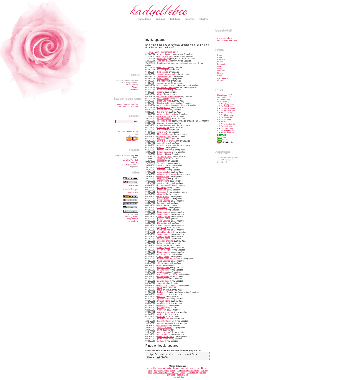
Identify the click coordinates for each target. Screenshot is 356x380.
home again (162, 90)
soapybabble (182, 375)
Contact (134, 89)
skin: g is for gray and (167, 141)
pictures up (162, 123)
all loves (220, 80)
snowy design (163, 58)
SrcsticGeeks (229, 110)
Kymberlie (221, 64)
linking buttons (163, 301)
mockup (160, 307)
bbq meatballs (163, 267)
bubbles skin (163, 243)
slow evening (163, 78)
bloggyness (159, 368)
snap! (159, 287)
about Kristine (132, 85)
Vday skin (161, 310)
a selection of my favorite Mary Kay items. (227, 39)
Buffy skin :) (162, 292)
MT (225, 122)
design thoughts (164, 250)
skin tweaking (163, 98)
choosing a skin (164, 121)
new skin (161, 138)
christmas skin (163, 116)
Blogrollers (228, 115)
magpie (129, 164)
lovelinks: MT (163, 176)
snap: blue (162, 245)
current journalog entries (127, 104)
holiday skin (162, 154)
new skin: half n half (166, 114)
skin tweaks (162, 263)
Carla (219, 57)
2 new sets (162, 207)
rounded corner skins (167, 125)
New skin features (165, 134)
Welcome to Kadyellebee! (168, 259)
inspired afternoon (165, 312)
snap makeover (164, 118)
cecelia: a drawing (165, 323)
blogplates (161, 190)
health (184, 370)
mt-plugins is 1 (163, 107)
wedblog (224, 97)
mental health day (170, 372)
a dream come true (165, 85)
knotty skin (162, 305)
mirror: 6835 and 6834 (167, 274)
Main (157, 52)
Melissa (220, 68)
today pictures (163, 254)
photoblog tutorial (164, 232)
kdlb (230, 142)
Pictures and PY (164, 185)
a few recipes (163, 127)
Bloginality (221, 99)
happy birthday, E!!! (165, 321)
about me (161, 194)
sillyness (171, 375)
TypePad (134, 162)
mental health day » (169, 52)
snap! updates (163, 165)
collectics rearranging (167, 174)
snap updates (163, 270)
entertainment (187, 368)
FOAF (225, 142)
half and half (162, 112)
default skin (162, 110)
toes (159, 265)
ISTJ (229, 99)
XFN (219, 139)
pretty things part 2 (165, 336)
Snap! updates (163, 201)
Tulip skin (161, 132)
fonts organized (131, 216)
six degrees (229, 133)
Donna (220, 62)
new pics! (161, 130)
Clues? (160, 94)
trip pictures (162, 81)
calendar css (163, 199)
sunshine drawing (165, 241)
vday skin (161, 143)
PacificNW (228, 117)
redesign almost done (167, 145)
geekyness (170, 370)
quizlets (203, 372)
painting (160, 219)
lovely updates (154, 372)
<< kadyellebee (177, 377)
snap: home (162, 239)
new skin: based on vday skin (170, 105)
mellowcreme (163, 181)
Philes (232, 131)
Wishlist (135, 87)
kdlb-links (161, 72)
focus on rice (163, 290)
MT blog (227, 119)
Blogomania (229, 104)
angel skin (161, 227)
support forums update (167, 74)
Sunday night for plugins (168, 103)
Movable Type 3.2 (130, 160)
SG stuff (161, 167)
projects (160, 314)
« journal (149, 52)
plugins (160, 205)
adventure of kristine (166, 87)
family (204, 368)
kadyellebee (185, 12)
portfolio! (161, 161)
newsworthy (192, 372)
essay (198, 368)
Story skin (161, 163)
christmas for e (164, 319)
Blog (226, 131)
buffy (169, 368)
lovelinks (161, 203)
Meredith (221, 71)
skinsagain (162, 325)
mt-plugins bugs (164, 136)
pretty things (162, 339)
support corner (164, 83)
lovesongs (162, 170)
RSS (136, 138)
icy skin (160, 147)
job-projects (193, 370)
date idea (161, 316)
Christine (221, 60)
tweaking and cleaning (167, 285)
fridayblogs (159, 370)
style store (162, 283)
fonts (150, 370)
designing (161, 70)
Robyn (220, 73)
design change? (164, 332)
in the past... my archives (127, 106)
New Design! (163, 67)
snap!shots (133, 221)
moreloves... (222, 78)
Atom (129, 138)
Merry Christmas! (165, 56)
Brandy (220, 55)
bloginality (161, 223)
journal (204, 370)
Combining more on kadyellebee (171, 63)
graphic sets (162, 294)
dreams (176, 368)
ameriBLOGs (229, 124)
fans (225, 102)
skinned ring (162, 279)
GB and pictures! (164, 156)
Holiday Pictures (164, 150)
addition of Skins (164, 327)
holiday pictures (164, 152)
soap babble (132, 219)
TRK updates (163, 256)
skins (159, 330)
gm (178, 370)
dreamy (160, 92)
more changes (163, 334)
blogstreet (221, 137)
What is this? (131, 141)
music (182, 372)
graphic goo (162, 272)
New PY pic (162, 178)
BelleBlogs (228, 106)
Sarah (219, 75)
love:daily (161, 158)
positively (228, 126)
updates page (163, 299)
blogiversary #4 (164, 76)
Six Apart (135, 157)
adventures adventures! (168, 96)
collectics (161, 210)
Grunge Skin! (163, 196)
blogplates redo (164, 101)
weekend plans (164, 61)
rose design (162, 54)
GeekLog (228, 113)
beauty (150, 368)
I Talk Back (228, 128)
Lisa (219, 66)
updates (160, 341)
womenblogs (229, 108)
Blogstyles (162, 187)
